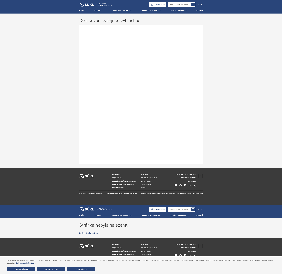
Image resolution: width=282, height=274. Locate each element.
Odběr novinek (146, 184)
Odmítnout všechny (21, 269)
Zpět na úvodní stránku (88, 233)
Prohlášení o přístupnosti (131, 193)
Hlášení (199, 10)
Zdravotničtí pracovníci (122, 10)
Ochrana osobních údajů (114, 193)
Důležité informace (178, 10)
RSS (178, 193)
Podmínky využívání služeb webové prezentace (154, 193)
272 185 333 (190, 175)
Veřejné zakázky (118, 188)
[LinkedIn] (189, 185)
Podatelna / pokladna (149, 178)
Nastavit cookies (51, 269)
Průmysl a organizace (151, 10)
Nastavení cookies (186, 193)
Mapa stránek (146, 181)
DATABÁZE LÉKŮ (159, 4)
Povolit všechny (81, 269)
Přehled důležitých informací (123, 184)
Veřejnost (98, 10)
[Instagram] (185, 185)
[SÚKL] (86, 182)
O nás (81, 10)
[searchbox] (181, 4)
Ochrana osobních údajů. (26, 263)
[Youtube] (175, 185)
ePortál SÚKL (117, 178)
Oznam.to (172, 193)
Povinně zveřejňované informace (124, 181)
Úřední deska (117, 174)
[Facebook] (180, 185)
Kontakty (144, 174)
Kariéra (143, 188)
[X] (194, 185)
